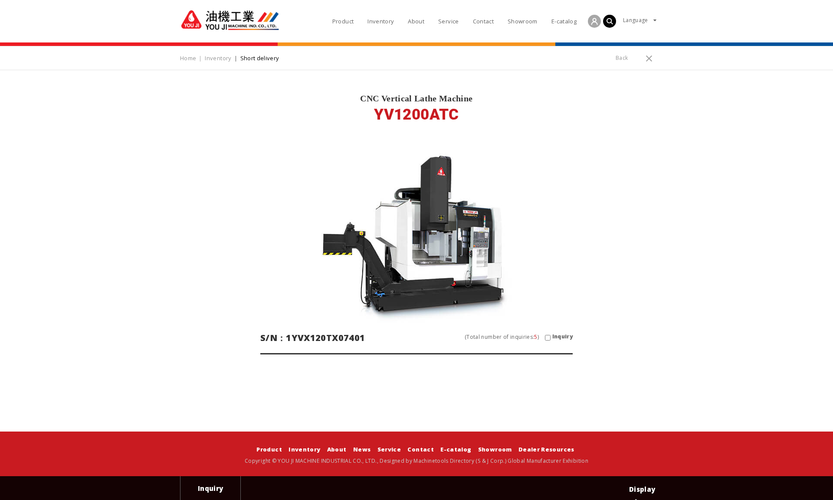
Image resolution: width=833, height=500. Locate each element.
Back (622, 58)
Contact (420, 449)
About (337, 449)
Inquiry (562, 336)
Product (269, 449)
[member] (594, 21)
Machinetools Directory (443, 460)
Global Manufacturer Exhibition (548, 460)
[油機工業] (230, 20)
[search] (609, 21)
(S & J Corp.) (490, 460)
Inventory (304, 449)
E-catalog (455, 449)
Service (389, 449)
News (362, 449)
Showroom (495, 449)
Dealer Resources (546, 449)
